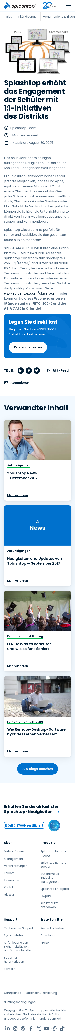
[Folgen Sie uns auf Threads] (23, 1028)
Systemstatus (13, 935)
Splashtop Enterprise (55, 889)
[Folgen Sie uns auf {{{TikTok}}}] (62, 1028)
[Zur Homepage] (20, 5)
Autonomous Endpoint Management (50, 878)
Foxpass (46, 896)
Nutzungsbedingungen (20, 1002)
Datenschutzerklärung (41, 993)
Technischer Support (18, 928)
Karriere (9, 873)
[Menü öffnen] (68, 6)
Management (13, 859)
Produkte (48, 842)
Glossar (9, 895)
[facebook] (29, 370)
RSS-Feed (61, 370)
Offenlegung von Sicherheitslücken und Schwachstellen (18, 946)
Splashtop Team (23, 127)
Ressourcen (12, 880)
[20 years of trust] (47, 5)
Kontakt (9, 887)
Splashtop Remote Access (53, 853)
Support (10, 919)
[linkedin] (21, 370)
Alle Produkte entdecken (50, 905)
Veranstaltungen (15, 866)
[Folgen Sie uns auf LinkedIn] (7, 1028)
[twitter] (37, 370)
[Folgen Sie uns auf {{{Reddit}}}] (54, 1028)
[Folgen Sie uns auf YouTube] (46, 1028)
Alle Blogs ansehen (37, 768)
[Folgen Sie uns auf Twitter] (38, 1028)
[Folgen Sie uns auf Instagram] (15, 1028)
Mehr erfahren (17, 495)
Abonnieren (19, 382)
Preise (45, 943)
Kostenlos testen (28, 347)
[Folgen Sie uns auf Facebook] (30, 1028)
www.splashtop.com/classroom (30, 293)
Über (8, 842)
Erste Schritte (52, 919)
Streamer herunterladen (14, 960)
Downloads (48, 935)
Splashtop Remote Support (53, 865)
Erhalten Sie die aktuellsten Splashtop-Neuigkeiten (32, 809)
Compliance (12, 993)
